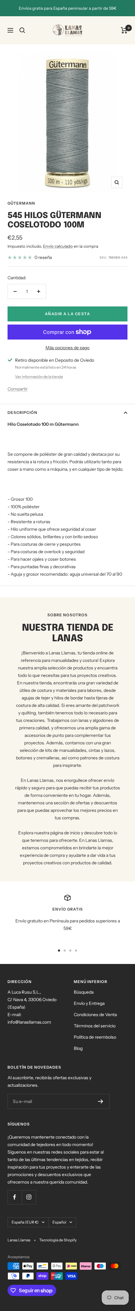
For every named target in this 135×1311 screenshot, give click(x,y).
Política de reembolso (95, 1037)
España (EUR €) (25, 1222)
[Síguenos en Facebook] (15, 1197)
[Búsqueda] (22, 30)
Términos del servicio (95, 1026)
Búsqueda (84, 992)
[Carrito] (124, 30)
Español (59, 1222)
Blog (78, 1048)
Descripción (22, 412)
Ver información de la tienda (39, 376)
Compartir (18, 389)
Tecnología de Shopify (58, 1240)
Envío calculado (58, 246)
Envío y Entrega (89, 1003)
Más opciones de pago (67, 347)
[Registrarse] (100, 1101)
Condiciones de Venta (95, 1014)
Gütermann (21, 203)
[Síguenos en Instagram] (29, 1197)
